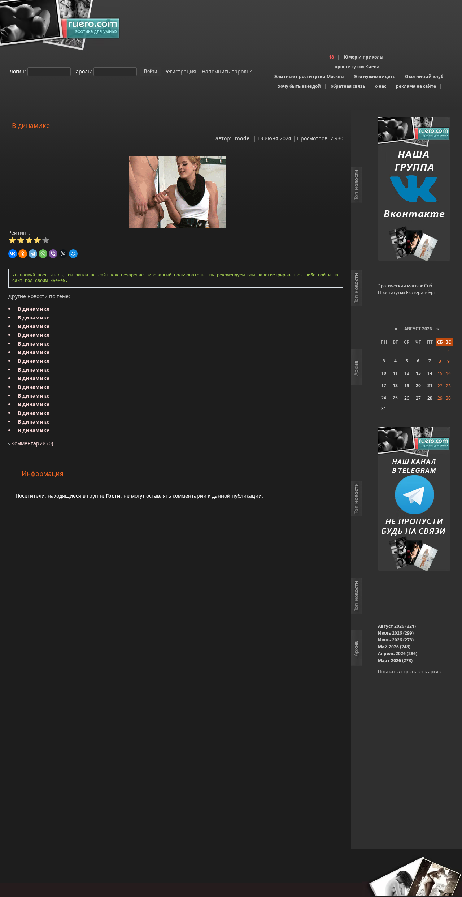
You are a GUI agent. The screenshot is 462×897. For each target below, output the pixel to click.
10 (383, 373)
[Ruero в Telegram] (414, 499)
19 (406, 385)
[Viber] (53, 253)
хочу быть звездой (299, 86)
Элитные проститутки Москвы (309, 76)
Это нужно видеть (374, 76)
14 (429, 373)
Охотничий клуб (424, 76)
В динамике (33, 308)
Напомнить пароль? (227, 71)
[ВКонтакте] (12, 253)
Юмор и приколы (363, 57)
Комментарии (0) (31, 443)
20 (418, 385)
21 (429, 385)
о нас (380, 86)
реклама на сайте (416, 86)
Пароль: (82, 71)
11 (395, 373)
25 (395, 398)
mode (242, 138)
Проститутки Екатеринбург (406, 292)
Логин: (17, 71)
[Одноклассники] (22, 253)
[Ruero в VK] (414, 189)
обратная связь (348, 86)
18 (395, 385)
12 (406, 373)
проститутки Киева (357, 67)
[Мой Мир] (73, 253)
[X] (63, 253)
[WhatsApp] (43, 253)
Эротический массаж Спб (405, 286)
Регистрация (179, 71)
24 (383, 398)
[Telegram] (33, 253)
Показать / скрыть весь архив (409, 672)
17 (383, 385)
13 (418, 373)
